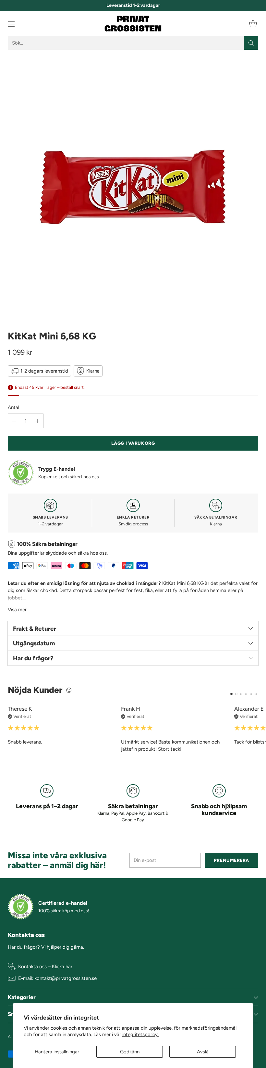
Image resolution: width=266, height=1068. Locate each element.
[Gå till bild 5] (251, 694)
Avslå (203, 1052)
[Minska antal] (14, 421)
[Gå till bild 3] (241, 694)
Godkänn (129, 1052)
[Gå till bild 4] (246, 694)
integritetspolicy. (140, 1034)
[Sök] (251, 43)
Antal (13, 407)
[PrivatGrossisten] (133, 23)
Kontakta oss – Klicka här (45, 966)
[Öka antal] (37, 421)
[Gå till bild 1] (231, 694)
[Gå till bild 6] (256, 694)
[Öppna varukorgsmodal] (253, 23)
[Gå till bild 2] (236, 694)
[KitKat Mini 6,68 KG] (133, 187)
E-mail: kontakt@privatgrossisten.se (57, 978)
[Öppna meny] (11, 23)
